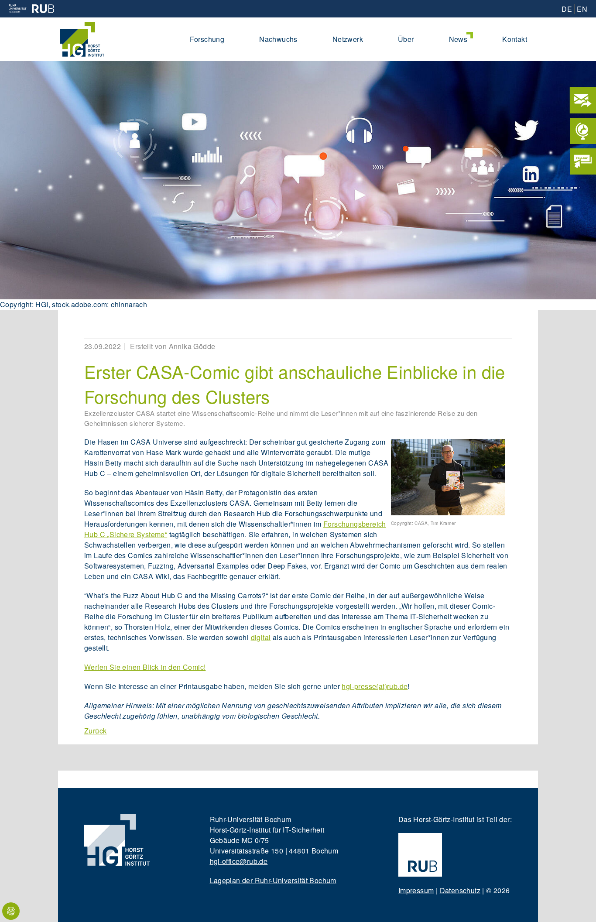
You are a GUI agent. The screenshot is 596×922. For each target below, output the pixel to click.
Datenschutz (460, 890)
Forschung (207, 39)
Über (406, 39)
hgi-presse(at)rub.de (375, 686)
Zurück (95, 731)
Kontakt (514, 39)
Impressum (416, 890)
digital (261, 637)
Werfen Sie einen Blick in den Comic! (145, 667)
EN (582, 9)
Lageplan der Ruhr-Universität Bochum (273, 880)
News (458, 39)
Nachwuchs (278, 39)
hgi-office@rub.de (239, 861)
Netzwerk (347, 39)
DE (567, 9)
